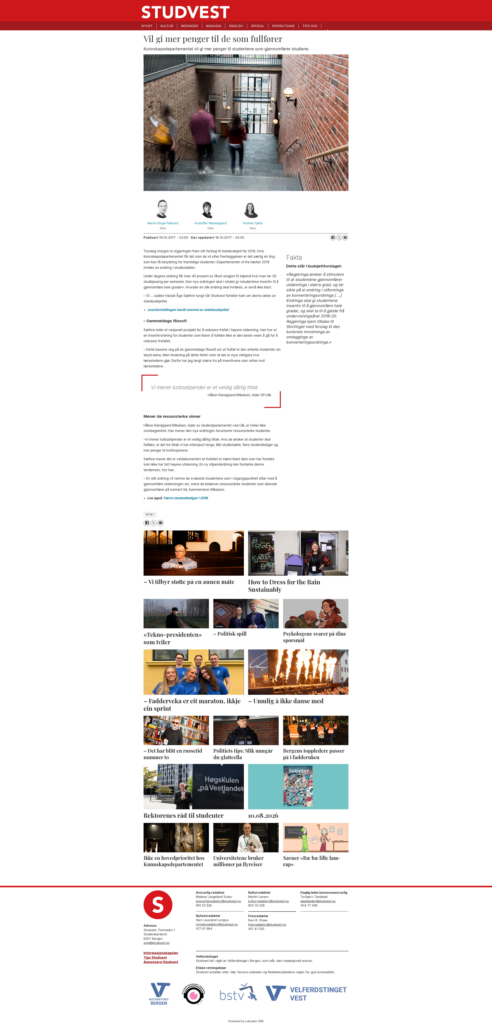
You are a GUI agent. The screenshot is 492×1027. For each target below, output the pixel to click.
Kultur (166, 26)
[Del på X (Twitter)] (339, 237)
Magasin (213, 26)
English (236, 26)
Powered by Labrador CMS (246, 1021)
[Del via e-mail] (345, 237)
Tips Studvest (155, 958)
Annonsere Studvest (161, 962)
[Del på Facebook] (333, 237)
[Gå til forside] (185, 12)
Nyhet (147, 26)
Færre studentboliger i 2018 (186, 498)
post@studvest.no (157, 943)
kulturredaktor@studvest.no (268, 901)
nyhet (150, 514)
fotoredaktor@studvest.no (267, 925)
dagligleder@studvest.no (318, 901)
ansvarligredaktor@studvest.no (218, 901)
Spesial (257, 26)
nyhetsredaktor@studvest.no (217, 924)
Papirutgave (283, 26)
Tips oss (310, 26)
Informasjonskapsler (161, 953)
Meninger (189, 26)
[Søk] (327, 31)
